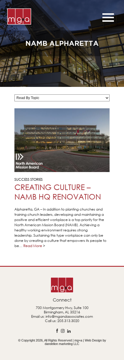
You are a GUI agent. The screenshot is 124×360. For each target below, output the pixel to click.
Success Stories (28, 179)
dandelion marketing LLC (62, 344)
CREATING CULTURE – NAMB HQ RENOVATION (57, 191)
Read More (32, 245)
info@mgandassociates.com (69, 316)
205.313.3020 (68, 320)
